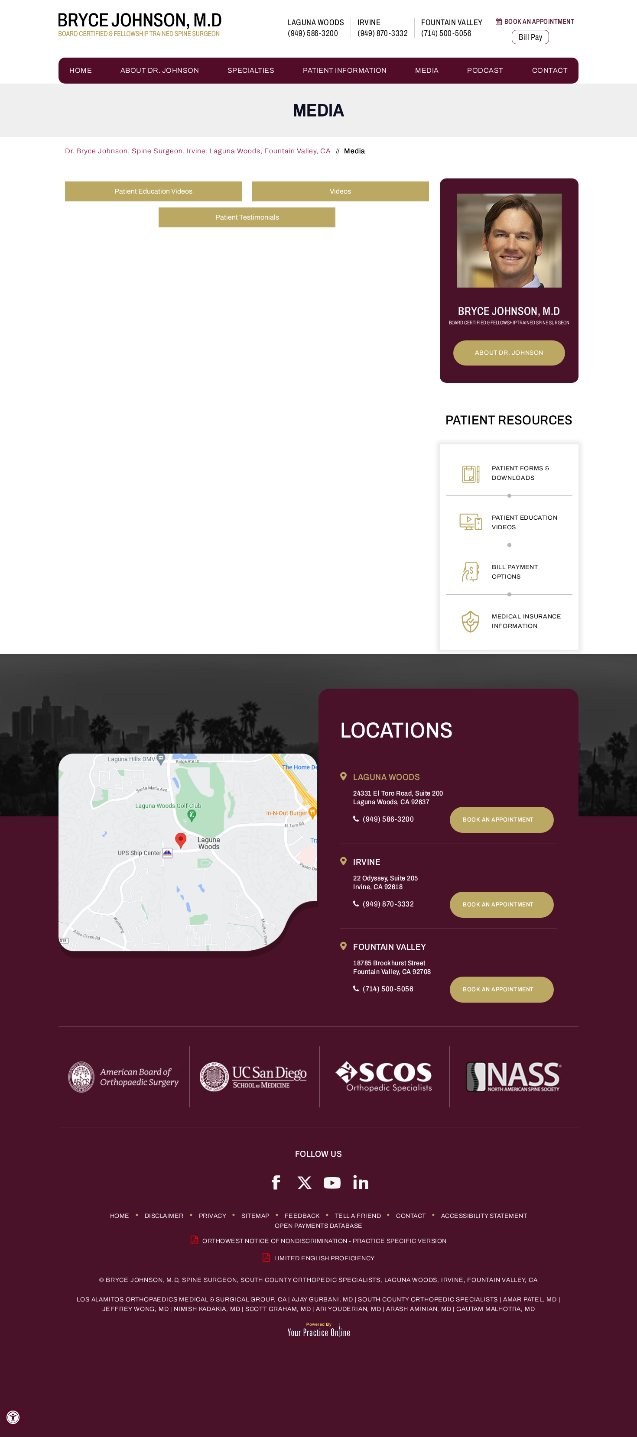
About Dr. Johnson (159, 70)
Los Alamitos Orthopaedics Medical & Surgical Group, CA (181, 1299)
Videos (340, 191)
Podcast (485, 70)
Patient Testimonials (247, 217)
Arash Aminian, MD (419, 1309)
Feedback (302, 1216)
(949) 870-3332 (383, 33)
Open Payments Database (319, 1226)
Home (80, 70)
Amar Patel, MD (530, 1299)
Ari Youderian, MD (348, 1309)
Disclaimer (164, 1216)
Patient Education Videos (153, 191)
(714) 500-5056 (446, 33)
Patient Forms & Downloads (521, 473)
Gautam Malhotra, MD (495, 1309)
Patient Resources (509, 420)
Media (427, 70)
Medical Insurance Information (526, 621)
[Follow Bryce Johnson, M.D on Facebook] (276, 1182)
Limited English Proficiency (324, 1258)
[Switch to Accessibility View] (13, 1417)
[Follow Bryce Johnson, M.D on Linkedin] (360, 1182)
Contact (550, 70)
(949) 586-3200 (313, 33)
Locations (396, 730)
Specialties (251, 70)
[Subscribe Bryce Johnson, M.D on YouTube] (332, 1182)
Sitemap (255, 1216)
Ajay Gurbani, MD (322, 1299)
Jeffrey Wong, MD (135, 1309)
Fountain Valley (452, 22)
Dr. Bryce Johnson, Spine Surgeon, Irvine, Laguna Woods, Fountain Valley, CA (199, 151)
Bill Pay (530, 37)
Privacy (213, 1216)
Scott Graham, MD (278, 1309)
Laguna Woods (316, 22)
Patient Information (345, 70)
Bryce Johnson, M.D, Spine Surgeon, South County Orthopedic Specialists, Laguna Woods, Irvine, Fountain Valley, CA (321, 1280)
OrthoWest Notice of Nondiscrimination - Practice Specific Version (324, 1241)
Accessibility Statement (484, 1216)
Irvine (369, 22)
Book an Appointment (539, 21)
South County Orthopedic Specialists (428, 1299)
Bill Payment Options (515, 572)
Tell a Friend (358, 1216)
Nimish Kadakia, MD (207, 1309)
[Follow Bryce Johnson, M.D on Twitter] (304, 1182)
